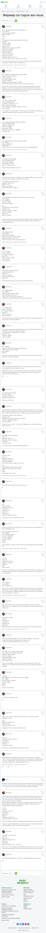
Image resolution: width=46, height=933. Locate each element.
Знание (4, 904)
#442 (43, 72)
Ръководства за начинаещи (9, 906)
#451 (43, 268)
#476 (43, 794)
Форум (3, 11)
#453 (43, 305)
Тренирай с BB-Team (7, 891)
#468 (43, 636)
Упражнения (5, 916)
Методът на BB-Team (29, 891)
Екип (25, 894)
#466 (43, 602)
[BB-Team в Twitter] (20, 924)
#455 (43, 344)
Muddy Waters (9, 26)
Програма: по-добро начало (9, 889)
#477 (43, 832)
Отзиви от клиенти (28, 892)
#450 (43, 249)
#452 (43, 288)
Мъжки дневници (20, 11)
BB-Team (26, 888)
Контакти (26, 901)
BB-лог (25, 899)
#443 (43, 98)
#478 (43, 855)
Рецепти (4, 912)
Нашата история (28, 889)
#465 (43, 580)
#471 (43, 695)
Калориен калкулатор (7, 909)
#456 (43, 364)
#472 (43, 714)
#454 (43, 327)
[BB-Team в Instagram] (23, 924)
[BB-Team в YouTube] (26, 924)
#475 (43, 781)
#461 (43, 482)
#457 (43, 390)
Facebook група (28, 908)
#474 (43, 755)
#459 (43, 433)
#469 (43, 649)
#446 (43, 156)
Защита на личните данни (24, 927)
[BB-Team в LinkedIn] (28, 924)
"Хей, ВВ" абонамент (7, 892)
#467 (43, 615)
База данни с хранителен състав (10, 911)
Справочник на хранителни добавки (11, 918)
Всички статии (5, 920)
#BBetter (26, 905)
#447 (43, 175)
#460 (43, 453)
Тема (27, 11)
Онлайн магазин (6, 896)
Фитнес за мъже (10, 11)
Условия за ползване (12, 927)
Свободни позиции (28, 896)
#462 (43, 502)
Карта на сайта (35, 927)
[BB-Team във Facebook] (18, 924)
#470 (43, 673)
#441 (43, 27)
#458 (43, 407)
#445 (43, 138)
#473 (43, 735)
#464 (43, 555)
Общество (27, 904)
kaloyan (7, 779)
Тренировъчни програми (8, 914)
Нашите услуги (6, 888)
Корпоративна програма (8, 894)
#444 (43, 119)
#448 (43, 195)
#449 (43, 229)
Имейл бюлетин (28, 898)
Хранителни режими (7, 908)
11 (40, 20)
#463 (43, 525)
